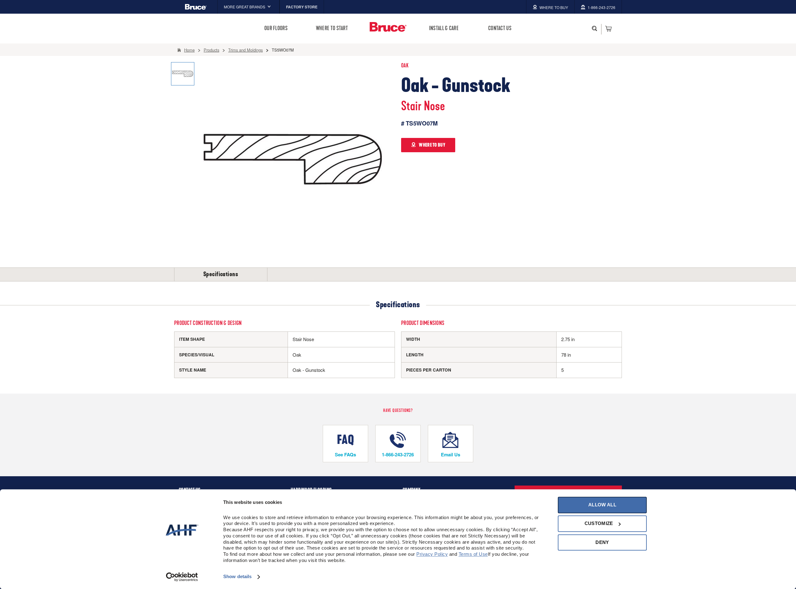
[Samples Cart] (608, 28)
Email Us (450, 454)
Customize (599, 523)
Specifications (220, 274)
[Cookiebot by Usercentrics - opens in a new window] (182, 577)
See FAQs (345, 454)
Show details (237, 576)
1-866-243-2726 (398, 454)
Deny (602, 542)
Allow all (602, 504)
